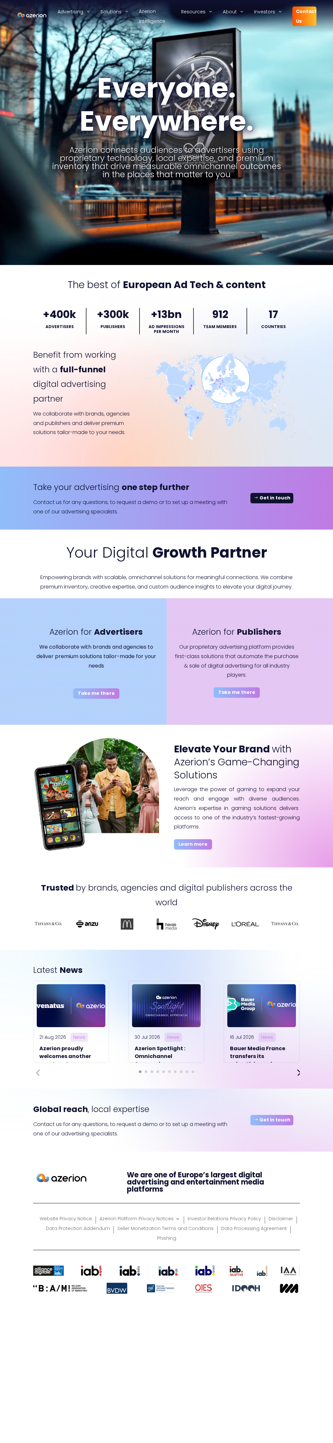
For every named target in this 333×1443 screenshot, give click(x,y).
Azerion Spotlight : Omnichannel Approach (160, 1056)
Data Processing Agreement (254, 1229)
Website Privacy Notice (66, 1219)
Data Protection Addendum (78, 1229)
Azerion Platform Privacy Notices (137, 1219)
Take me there (96, 693)
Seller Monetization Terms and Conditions (165, 1229)
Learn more (193, 844)
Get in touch (275, 498)
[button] (140, 1071)
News (79, 1037)
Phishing (166, 1238)
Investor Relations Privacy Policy (224, 1219)
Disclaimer (281, 1219)
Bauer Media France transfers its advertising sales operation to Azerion (258, 1060)
